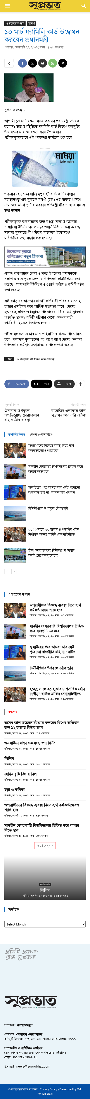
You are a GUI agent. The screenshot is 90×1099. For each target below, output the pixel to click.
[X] (62, 63)
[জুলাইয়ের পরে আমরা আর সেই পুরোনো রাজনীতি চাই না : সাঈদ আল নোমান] (15, 492)
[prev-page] (7, 571)
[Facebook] (22, 63)
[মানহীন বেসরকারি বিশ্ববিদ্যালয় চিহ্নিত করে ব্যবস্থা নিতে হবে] (15, 471)
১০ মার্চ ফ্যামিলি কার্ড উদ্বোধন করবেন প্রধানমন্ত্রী (35, 359)
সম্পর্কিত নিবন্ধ (16, 434)
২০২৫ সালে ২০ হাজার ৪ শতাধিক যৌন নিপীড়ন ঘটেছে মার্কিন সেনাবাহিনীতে (57, 691)
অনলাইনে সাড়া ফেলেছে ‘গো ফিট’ (29, 743)
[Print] (42, 63)
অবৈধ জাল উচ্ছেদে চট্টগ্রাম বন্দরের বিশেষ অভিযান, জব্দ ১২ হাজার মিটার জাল (42, 725)
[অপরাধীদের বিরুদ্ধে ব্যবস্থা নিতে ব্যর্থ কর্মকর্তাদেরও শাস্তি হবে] (15, 450)
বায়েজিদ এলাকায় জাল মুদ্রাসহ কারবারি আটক (68, 413)
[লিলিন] (45, 878)
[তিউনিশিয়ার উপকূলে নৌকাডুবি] (15, 513)
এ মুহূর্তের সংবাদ (15, 23)
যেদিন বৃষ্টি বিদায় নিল (20, 774)
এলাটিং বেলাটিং (45, 884)
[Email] (32, 63)
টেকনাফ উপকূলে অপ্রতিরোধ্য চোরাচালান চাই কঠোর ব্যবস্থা (21, 415)
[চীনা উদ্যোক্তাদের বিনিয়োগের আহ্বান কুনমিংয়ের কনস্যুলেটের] (15, 555)
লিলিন (9, 758)
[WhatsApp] (52, 63)
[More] (80, 384)
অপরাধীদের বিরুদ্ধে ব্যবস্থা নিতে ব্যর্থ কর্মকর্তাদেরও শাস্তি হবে (55, 607)
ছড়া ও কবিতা (14, 789)
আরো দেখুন (43, 845)
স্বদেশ (31, 23)
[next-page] (14, 571)
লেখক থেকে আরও (41, 434)
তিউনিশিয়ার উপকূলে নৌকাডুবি (48, 508)
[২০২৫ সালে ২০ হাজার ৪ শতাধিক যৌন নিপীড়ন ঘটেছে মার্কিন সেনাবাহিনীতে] (15, 534)
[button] (7, 6)
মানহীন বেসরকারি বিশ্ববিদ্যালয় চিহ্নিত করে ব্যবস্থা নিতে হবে (57, 628)
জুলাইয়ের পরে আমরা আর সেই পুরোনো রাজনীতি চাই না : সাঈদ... (54, 649)
